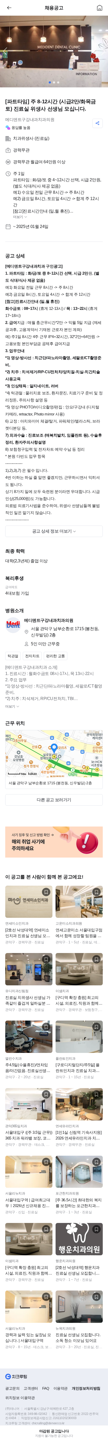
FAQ (45, 1388)
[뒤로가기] (9, 8)
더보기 (18, 217)
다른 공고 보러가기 (54, 800)
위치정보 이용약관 (20, 1398)
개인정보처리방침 (86, 1388)
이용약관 (60, 1388)
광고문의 (12, 1388)
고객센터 (31, 1388)
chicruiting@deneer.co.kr (48, 1423)
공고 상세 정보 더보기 (52, 531)
